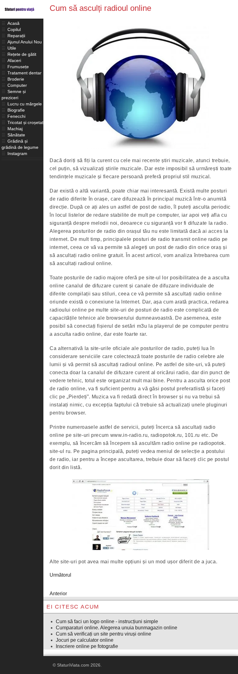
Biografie (16, 110)
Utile (11, 48)
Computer (17, 85)
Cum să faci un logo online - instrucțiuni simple (107, 621)
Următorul (60, 575)
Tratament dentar (24, 72)
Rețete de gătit (21, 54)
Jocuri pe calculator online (84, 640)
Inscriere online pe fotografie (87, 646)
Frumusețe (18, 66)
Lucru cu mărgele (24, 103)
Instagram (17, 153)
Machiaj (15, 128)
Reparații (16, 35)
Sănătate (16, 134)
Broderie (15, 79)
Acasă (13, 23)
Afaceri (14, 60)
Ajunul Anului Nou (24, 41)
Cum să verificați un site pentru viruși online (103, 633)
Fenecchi (16, 116)
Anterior (58, 593)
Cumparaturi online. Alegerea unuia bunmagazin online (116, 627)
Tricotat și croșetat (25, 122)
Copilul (14, 29)
